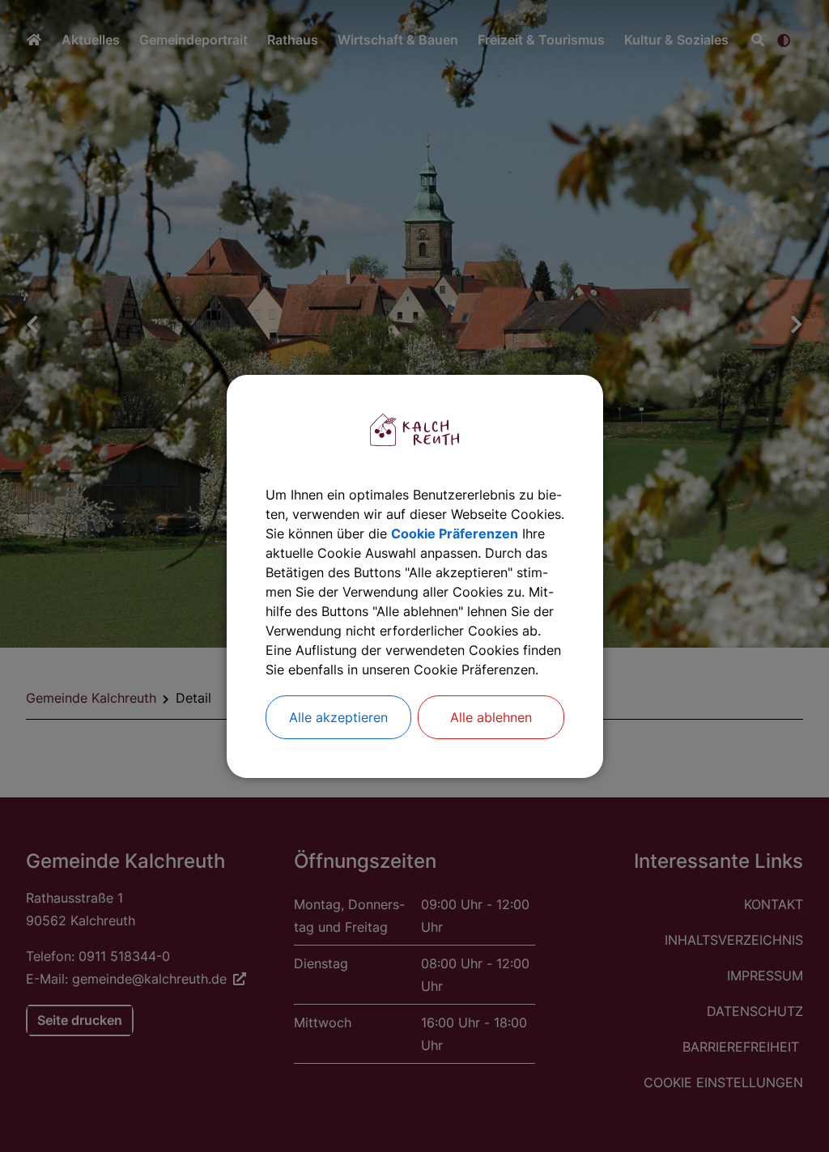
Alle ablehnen (491, 717)
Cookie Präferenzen (454, 533)
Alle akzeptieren (338, 717)
